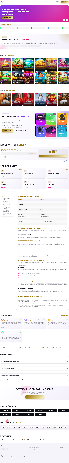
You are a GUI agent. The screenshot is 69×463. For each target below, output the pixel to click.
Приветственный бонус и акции (7, 205)
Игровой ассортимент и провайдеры (7, 208)
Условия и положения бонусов (33, 452)
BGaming (29, 414)
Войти (57, 1)
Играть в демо (7, 130)
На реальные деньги (21, 130)
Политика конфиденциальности (33, 447)
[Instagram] (7, 449)
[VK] (4, 449)
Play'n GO (29, 410)
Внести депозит (53, 156)
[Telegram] (2, 449)
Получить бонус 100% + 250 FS (34, 397)
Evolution (40, 410)
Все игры (66, 56)
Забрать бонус (8, 18)
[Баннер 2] (4, 20)
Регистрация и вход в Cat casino (7, 202)
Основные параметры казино (6, 199)
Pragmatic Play (6, 410)
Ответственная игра (31, 449)
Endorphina (5, 414)
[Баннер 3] (6, 20)
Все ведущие (65, 91)
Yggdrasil (63, 410)
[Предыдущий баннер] (64, 20)
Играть (17, 459)
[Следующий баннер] (67, 20)
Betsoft (17, 414)
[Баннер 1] (2, 20)
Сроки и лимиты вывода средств (7, 214)
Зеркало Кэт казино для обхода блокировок (7, 211)
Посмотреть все (64, 406)
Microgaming (51, 410)
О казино (61, 447)
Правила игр (30, 450)
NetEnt (17, 410)
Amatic (40, 414)
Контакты (61, 449)
